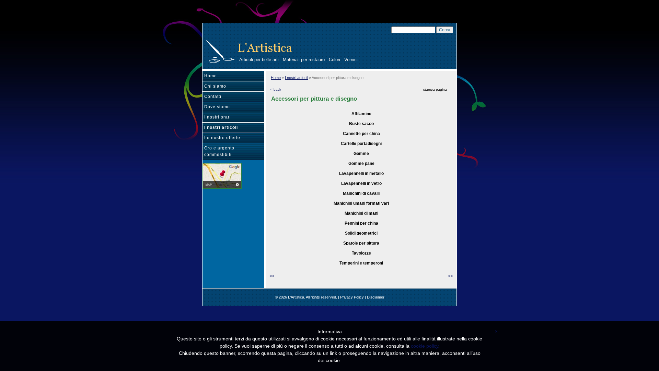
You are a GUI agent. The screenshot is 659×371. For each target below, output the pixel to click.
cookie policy (424, 346)
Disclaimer (375, 297)
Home (210, 76)
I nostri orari (217, 117)
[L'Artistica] (220, 51)
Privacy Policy (352, 297)
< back (275, 89)
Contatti (212, 96)
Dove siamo (217, 106)
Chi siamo (215, 86)
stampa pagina (435, 89)
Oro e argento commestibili (219, 151)
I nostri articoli (221, 127)
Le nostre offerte (222, 137)
